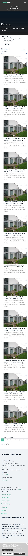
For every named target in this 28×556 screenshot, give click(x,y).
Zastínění (3, 510)
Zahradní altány (5, 504)
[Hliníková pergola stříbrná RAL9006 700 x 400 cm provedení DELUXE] (15, 65)
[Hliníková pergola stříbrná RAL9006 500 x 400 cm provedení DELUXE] (15, 319)
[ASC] (24, 48)
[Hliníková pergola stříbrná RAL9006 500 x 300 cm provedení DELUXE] (15, 382)
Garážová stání (5, 497)
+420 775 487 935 (14, 8)
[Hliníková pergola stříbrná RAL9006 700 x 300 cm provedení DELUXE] (15, 128)
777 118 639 (5, 474)
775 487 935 (5, 479)
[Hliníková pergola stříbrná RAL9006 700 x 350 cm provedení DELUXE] (15, 97)
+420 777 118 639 (14, 6)
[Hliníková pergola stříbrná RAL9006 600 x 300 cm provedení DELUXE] (15, 255)
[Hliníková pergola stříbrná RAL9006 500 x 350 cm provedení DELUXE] (15, 350)
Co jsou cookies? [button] (6, 548)
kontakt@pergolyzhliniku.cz (15, 10)
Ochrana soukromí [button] (17, 548)
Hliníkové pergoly (6, 494)
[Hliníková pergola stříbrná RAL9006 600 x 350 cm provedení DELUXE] (15, 223)
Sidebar (7, 44)
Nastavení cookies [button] (8, 550)
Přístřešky (4, 507)
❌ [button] (27, 543)
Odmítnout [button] (19, 553)
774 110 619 (5, 480)
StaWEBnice (19, 489)
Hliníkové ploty (5, 501)
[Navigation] (25, 2)
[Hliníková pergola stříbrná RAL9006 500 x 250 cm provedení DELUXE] (15, 414)
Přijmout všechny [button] (7, 553)
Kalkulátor (4, 513)
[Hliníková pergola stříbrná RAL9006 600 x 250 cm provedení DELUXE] (15, 287)
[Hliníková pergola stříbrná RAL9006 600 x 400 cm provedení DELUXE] (15, 192)
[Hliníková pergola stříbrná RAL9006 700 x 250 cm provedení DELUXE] (15, 160)
